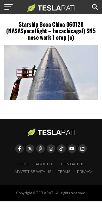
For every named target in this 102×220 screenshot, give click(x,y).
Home (23, 164)
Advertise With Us (33, 172)
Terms (64, 172)
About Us (44, 164)
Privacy (85, 172)
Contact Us (72, 164)
